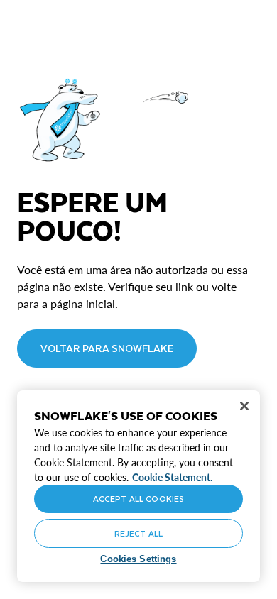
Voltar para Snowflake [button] (106, 348)
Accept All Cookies (138, 498)
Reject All (138, 533)
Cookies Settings (138, 559)
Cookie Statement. (172, 477)
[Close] (244, 406)
